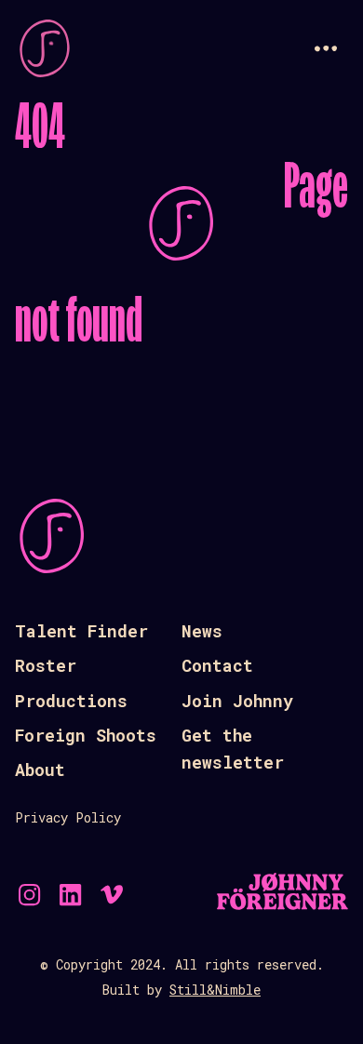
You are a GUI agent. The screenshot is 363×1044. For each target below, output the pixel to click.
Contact (217, 665)
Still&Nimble (215, 989)
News (202, 631)
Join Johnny (237, 700)
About (40, 769)
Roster (45, 665)
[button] (325, 48)
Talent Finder (81, 631)
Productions (71, 700)
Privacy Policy (68, 817)
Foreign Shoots (85, 735)
